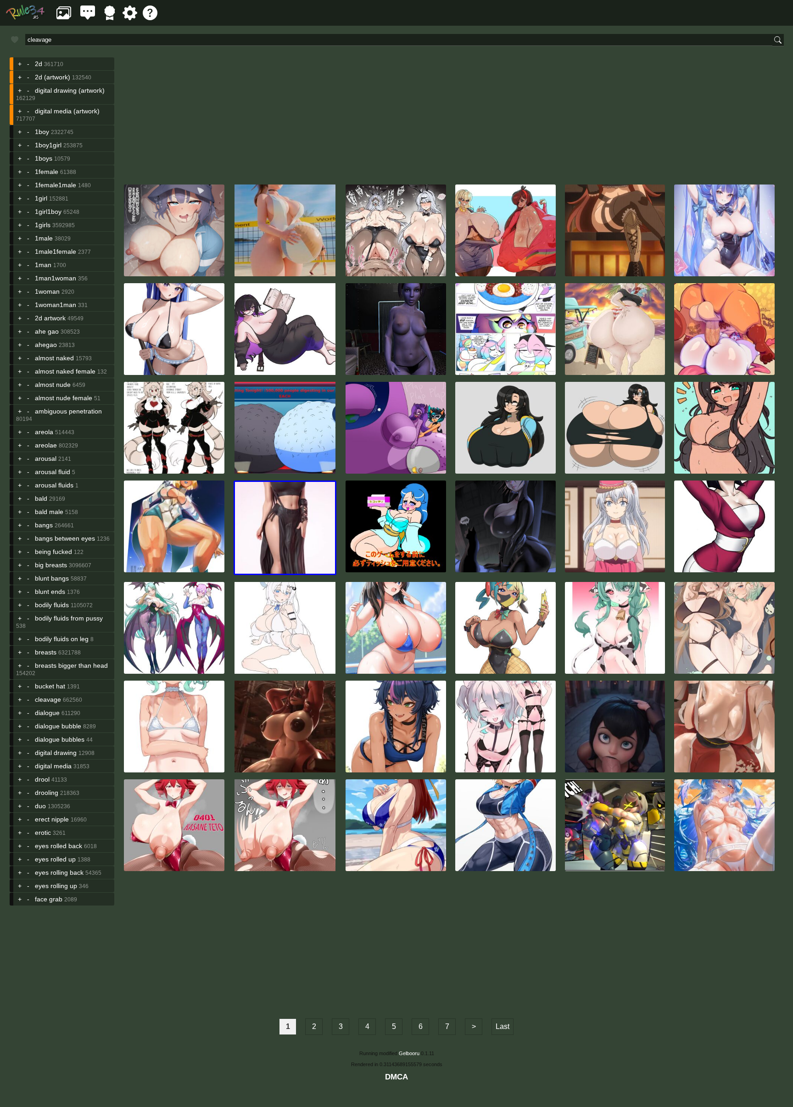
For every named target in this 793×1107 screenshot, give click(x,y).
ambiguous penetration (68, 411)
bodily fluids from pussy (69, 618)
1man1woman (55, 278)
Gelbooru (409, 1053)
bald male (49, 511)
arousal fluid (52, 471)
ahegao (46, 344)
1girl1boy (48, 211)
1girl (41, 198)
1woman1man (55, 304)
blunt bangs (52, 578)
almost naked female (65, 371)
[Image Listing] (63, 18)
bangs (44, 525)
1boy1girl (48, 145)
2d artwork (50, 318)
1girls (42, 225)
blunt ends (50, 591)
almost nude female (63, 398)
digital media (53, 766)
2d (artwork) (52, 77)
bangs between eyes (65, 538)
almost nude (53, 384)
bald (41, 498)
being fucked (53, 551)
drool (42, 779)
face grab (48, 899)
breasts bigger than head (71, 665)
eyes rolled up (55, 859)
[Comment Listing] (87, 18)
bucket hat (50, 686)
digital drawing (56, 752)
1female (46, 171)
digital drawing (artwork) (70, 90)
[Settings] (130, 18)
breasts (45, 652)
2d (38, 63)
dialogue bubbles (59, 739)
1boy (42, 131)
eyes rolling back (59, 872)
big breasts (51, 565)
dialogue (47, 712)
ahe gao (47, 331)
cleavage (48, 699)
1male (44, 238)
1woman (47, 291)
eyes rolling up (56, 885)
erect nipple (52, 819)
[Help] (150, 18)
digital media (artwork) (67, 111)
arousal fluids (54, 485)
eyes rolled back (58, 846)
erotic (43, 832)
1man (43, 264)
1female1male (55, 185)
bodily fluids (52, 605)
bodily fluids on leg (62, 639)
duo (40, 806)
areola (44, 432)
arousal (45, 458)
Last (502, 1026)
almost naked (54, 358)
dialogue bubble (58, 726)
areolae (46, 445)
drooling (46, 792)
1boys (43, 158)
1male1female (55, 251)
